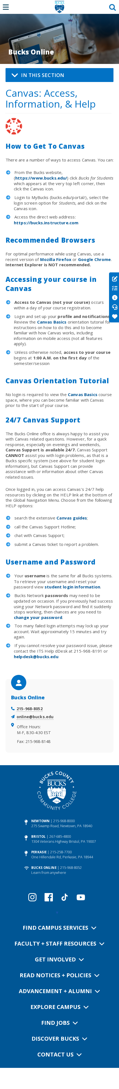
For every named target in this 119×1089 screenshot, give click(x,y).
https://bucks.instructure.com (46, 222)
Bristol (38, 836)
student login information (72, 587)
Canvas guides (71, 518)
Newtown (40, 821)
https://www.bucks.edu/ (41, 178)
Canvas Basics (52, 322)
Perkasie (38, 852)
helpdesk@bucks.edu (36, 656)
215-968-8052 (30, 708)
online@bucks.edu (35, 716)
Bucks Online (43, 868)
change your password (38, 617)
